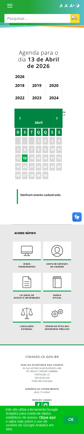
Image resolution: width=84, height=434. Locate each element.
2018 (19, 85)
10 (52, 149)
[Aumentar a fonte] (72, 5)
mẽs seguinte (57, 118)
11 (59, 149)
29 (38, 175)
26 (18, 175)
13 (25, 158)
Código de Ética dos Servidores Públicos (57, 327)
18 (59, 158)
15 (38, 158)
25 (59, 166)
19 (18, 166)
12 (18, 158)
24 (52, 166)
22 (38, 166)
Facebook (38, 405)
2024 (54, 97)
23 (45, 166)
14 (32, 158)
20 (25, 166)
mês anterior (20, 118)
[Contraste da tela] (77, 5)
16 (45, 158)
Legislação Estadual (27, 327)
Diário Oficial (57, 296)
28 (32, 175)
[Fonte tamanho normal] (61, 5)
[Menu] (9, 5)
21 (32, 166)
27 (25, 175)
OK (71, 420)
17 (52, 158)
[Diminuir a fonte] (66, 5)
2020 (54, 85)
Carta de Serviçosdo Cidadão (57, 265)
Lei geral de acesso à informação (27, 296)
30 (45, 175)
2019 (37, 85)
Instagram (45, 405)
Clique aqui (47, 418)
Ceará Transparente (26, 265)
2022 (19, 97)
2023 (37, 97)
